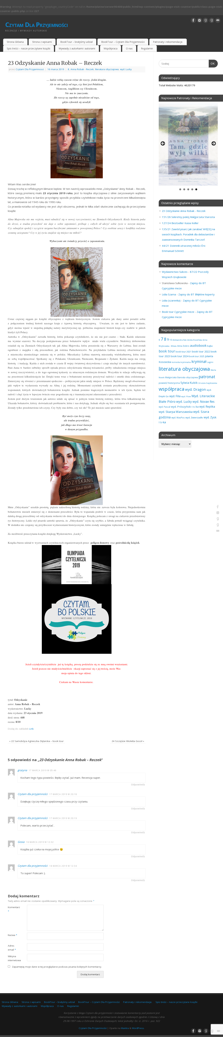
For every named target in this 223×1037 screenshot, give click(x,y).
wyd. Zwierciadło (194, 417)
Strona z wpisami (42, 41)
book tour (167, 351)
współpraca (171, 389)
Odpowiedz (138, 784)
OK (212, 63)
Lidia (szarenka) (171, 300)
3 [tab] (188, 189)
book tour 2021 (183, 351)
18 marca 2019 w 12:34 (63, 865)
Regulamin (147, 48)
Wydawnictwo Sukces (174, 271)
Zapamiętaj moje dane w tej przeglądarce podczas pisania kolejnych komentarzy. (57, 966)
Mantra (125, 1028)
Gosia (21, 842)
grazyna (22, 770)
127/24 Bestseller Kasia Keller (180, 223)
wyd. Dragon (195, 389)
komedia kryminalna (181, 362)
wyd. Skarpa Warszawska (176, 412)
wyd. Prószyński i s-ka (185, 406)
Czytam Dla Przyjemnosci (30, 69)
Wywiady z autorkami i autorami (77, 48)
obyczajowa (192, 377)
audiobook (198, 345)
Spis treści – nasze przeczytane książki (28, 48)
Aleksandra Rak (180, 340)
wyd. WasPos (178, 417)
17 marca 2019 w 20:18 (63, 794)
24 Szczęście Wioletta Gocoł (128, 741)
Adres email (12, 947)
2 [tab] (184, 189)
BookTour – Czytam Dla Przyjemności (123, 41)
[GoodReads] (205, 20)
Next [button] (213, 143)
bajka (210, 345)
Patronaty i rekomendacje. (168, 41)
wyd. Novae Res (203, 401)
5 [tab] (196, 189)
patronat (207, 376)
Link (31, 728)
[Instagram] (199, 20)
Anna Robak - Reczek (82, 69)
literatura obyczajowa (107, 69)
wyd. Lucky (126, 69)
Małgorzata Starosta (175, 377)
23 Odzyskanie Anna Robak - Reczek (183, 211)
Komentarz (12, 909)
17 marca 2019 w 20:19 (63, 818)
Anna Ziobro (183, 345)
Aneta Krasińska (194, 340)
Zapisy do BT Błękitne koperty (196, 294)
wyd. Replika (207, 406)
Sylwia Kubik (189, 383)
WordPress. (138, 1028)
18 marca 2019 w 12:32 (40, 842)
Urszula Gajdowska (207, 383)
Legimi (210, 362)
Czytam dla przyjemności (33, 794)
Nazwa (12, 935)
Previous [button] (163, 143)
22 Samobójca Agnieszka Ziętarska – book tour (36, 741)
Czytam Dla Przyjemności (36, 24)
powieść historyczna (169, 382)
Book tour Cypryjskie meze (178, 311)
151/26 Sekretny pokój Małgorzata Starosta (188, 217)
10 (171, 339)
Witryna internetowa (12, 958)
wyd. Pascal (164, 406)
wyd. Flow (186, 396)
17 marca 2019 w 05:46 (42, 770)
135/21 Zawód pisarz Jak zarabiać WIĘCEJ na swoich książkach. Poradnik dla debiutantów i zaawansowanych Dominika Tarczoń (188, 234)
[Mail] (217, 20)
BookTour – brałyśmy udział (76, 41)
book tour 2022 (201, 351)
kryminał (198, 361)
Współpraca (110, 48)
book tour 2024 (179, 356)
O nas (129, 48)
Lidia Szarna (169, 294)
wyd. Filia (174, 396)
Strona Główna (15, 41)
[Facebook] (193, 20)
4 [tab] (192, 189)
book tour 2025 (196, 356)
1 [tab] (180, 189)
